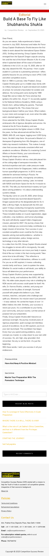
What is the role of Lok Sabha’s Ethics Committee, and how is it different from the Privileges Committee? (23, 430)
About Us (4, 491)
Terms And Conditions (9, 503)
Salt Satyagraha (9, 444)
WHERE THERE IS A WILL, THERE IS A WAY (21, 421)
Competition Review (16, 30)
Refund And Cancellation (10, 507)
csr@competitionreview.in (16, 530)
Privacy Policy (6, 511)
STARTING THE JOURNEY (13, 438)
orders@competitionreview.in (11, 537)
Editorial (24, 14)
